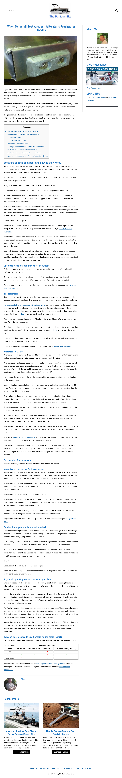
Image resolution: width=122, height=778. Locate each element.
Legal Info (55, 768)
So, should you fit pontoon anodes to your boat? (24, 153)
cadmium (54, 330)
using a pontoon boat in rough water (50, 664)
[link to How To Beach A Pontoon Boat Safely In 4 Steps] (61, 715)
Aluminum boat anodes (17, 141)
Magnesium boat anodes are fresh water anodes (27, 147)
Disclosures (44, 768)
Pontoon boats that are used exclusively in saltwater (25, 305)
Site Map (88, 768)
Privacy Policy (66, 768)
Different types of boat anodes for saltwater (23, 134)
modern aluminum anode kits (23, 437)
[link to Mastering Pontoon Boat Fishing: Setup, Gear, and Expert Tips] (21, 715)
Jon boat (21, 314)
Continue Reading (22, 752)
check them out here (62, 346)
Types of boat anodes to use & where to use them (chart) (27, 156)
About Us (34, 768)
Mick (23, 679)
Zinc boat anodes (15, 138)
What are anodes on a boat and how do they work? (23, 131)
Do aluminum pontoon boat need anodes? (22, 150)
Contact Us (78, 768)
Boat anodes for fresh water (17, 144)
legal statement (99, 97)
